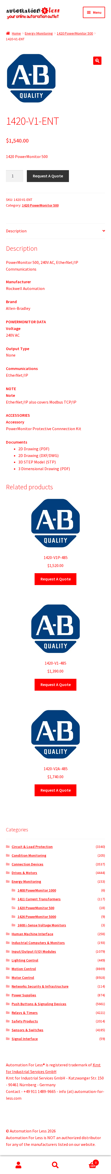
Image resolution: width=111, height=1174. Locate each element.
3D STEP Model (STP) (37, 461)
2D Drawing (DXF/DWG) (38, 455)
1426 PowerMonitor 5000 (37, 916)
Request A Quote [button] (56, 578)
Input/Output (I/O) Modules (34, 951)
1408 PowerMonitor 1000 (37, 890)
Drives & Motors (24, 872)
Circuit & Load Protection (32, 846)
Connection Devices (27, 864)
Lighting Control (25, 960)
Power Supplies (24, 995)
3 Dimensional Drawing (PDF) (44, 468)
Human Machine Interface (32, 934)
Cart (85, 1160)
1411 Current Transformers (39, 899)
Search (55, 1165)
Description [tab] (16, 230)
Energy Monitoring (39, 33)
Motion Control (24, 968)
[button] (97, 61)
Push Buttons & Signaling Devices (39, 1004)
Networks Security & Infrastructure (40, 986)
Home (16, 33)
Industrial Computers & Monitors (38, 942)
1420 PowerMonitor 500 (75, 33)
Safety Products (25, 1021)
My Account (18, 1165)
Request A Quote (48, 175)
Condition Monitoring (29, 855)
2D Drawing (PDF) (33, 448)
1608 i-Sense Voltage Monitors (42, 925)
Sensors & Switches (27, 1030)
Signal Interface (25, 1038)
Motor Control (23, 977)
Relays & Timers (25, 1012)
